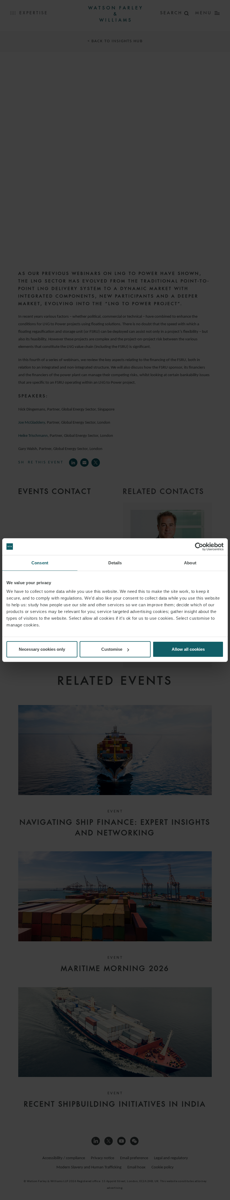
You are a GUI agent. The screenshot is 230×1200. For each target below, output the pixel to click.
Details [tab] (115, 562)
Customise (111, 649)
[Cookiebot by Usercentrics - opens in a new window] (199, 546)
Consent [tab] (39, 562)
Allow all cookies (188, 649)
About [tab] (190, 562)
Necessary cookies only (42, 649)
